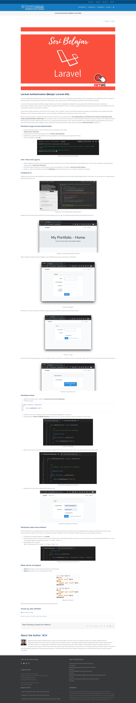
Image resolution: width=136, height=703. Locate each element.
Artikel (37, 616)
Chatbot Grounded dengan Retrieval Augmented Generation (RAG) (41, 699)
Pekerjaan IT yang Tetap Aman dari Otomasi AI (35, 695)
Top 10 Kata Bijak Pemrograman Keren (80, 671)
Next (112, 21)
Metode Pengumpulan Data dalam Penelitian (82, 667)
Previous (107, 21)
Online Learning (43, 616)
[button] (113, 7)
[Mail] (28, 663)
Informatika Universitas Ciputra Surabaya (81, 663)
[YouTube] (23, 663)
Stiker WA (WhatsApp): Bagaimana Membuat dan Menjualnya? (87, 675)
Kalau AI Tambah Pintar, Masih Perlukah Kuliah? (36, 691)
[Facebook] (21, 663)
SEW (23, 616)
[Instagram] (26, 663)
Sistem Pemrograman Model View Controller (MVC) (84, 679)
